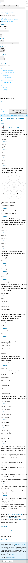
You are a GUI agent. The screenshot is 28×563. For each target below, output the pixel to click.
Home (7, 115)
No (8, 539)
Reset (2, 40)
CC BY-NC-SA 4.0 (12, 517)
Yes (3, 539)
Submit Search (4, 31)
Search (3, 561)
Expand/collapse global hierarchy (2, 115)
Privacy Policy (15, 554)
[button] (5, 89)
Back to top (3, 526)
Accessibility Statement (11, 555)
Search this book (4, 26)
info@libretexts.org (11, 557)
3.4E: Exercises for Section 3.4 (15, 514)
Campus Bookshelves (18, 115)
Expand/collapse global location (26, 115)
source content (4, 521)
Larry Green (8, 126)
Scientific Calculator (7, 79)
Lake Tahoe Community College (13, 127)
